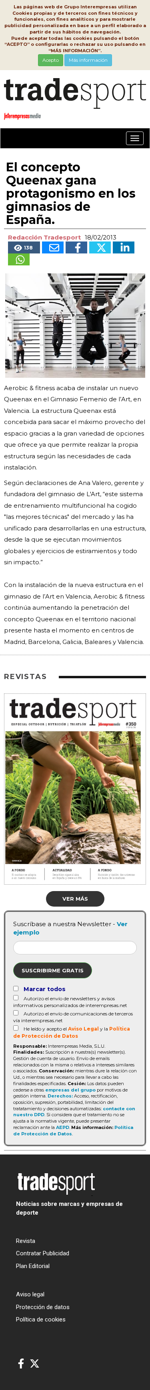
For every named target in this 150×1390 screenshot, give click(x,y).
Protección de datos (43, 1307)
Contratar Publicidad (42, 1253)
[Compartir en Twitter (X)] (100, 247)
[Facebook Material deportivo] (21, 1364)
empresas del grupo (70, 1090)
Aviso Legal (83, 1029)
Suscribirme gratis (53, 970)
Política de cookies (41, 1319)
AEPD (62, 1127)
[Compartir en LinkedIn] (123, 247)
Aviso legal (30, 1294)
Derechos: (60, 1096)
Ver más (75, 898)
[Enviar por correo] (53, 247)
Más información (88, 60)
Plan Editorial (33, 1266)
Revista (25, 1241)
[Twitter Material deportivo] (35, 1364)
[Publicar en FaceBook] (76, 247)
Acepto (50, 60)
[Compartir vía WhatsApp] (19, 259)
